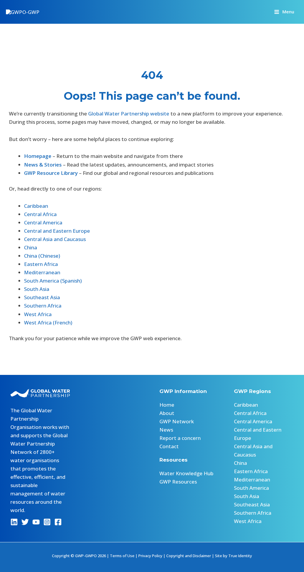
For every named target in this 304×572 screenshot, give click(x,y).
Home (166, 404)
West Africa (38, 314)
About (166, 413)
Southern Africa (42, 305)
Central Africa (40, 214)
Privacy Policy (150, 555)
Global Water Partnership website (128, 113)
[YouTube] (36, 522)
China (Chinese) (42, 255)
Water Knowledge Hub (186, 473)
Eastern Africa (41, 264)
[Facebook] (58, 522)
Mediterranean (42, 272)
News (166, 429)
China (30, 247)
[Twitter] (25, 522)
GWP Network (176, 421)
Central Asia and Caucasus (55, 239)
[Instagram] (47, 522)
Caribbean (36, 205)
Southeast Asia (42, 297)
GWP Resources (178, 481)
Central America (43, 222)
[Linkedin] (14, 522)
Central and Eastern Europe (57, 230)
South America (251, 487)
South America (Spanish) (53, 280)
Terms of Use (122, 555)
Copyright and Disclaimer (188, 555)
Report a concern (180, 438)
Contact (169, 446)
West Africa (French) (48, 322)
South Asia (36, 289)
